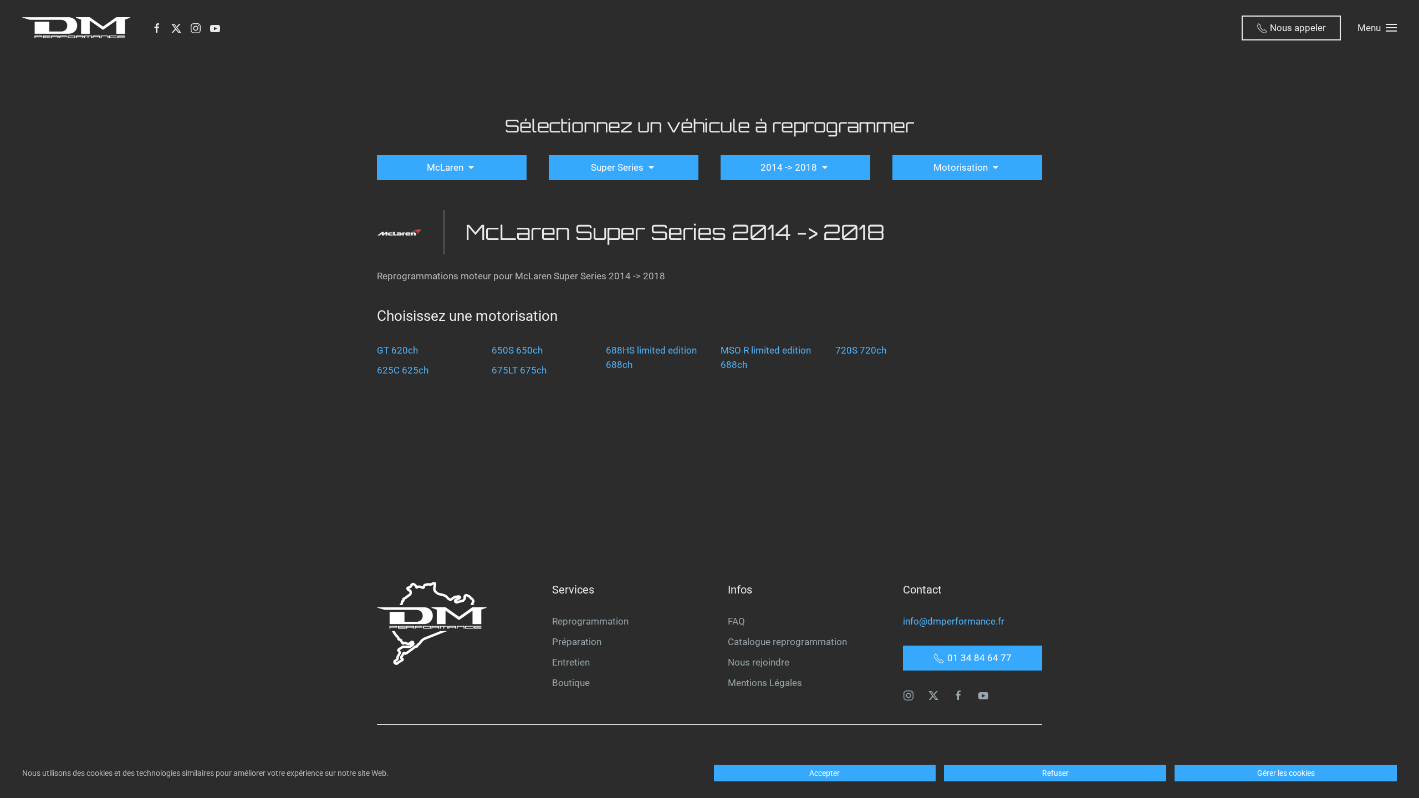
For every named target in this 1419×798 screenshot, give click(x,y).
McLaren (446, 167)
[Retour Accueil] (78, 27)
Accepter (824, 773)
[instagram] (908, 694)
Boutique (571, 682)
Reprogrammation (590, 621)
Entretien (571, 662)
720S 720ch (860, 350)
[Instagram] (195, 27)
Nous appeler (1297, 27)
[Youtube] (215, 27)
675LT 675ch (519, 370)
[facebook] (958, 694)
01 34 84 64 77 (979, 657)
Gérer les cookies (1286, 773)
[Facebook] (156, 27)
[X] (176, 27)
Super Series (618, 167)
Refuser (1055, 773)
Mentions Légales (765, 682)
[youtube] (983, 694)
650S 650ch (517, 350)
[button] (1377, 27)
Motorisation (961, 167)
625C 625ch (402, 370)
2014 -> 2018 (789, 167)
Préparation (576, 641)
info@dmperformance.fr (953, 621)
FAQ (736, 621)
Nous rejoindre (758, 662)
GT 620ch (397, 350)
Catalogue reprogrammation (787, 641)
